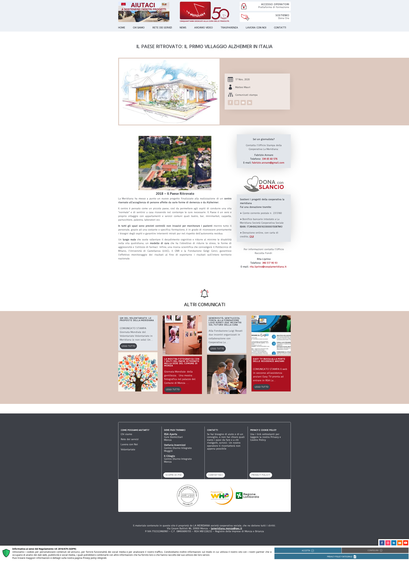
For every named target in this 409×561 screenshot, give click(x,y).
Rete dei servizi (162, 27)
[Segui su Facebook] (230, 102)
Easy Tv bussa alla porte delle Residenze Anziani (269, 360)
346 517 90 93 (269, 262)
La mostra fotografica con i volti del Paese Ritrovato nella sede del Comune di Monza (181, 362)
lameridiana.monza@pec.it (226, 528)
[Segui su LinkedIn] (249, 102)
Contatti (280, 27)
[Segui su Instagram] (236, 102)
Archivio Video (203, 27)
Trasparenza (229, 27)
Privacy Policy (261, 474)
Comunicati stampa (246, 94)
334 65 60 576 (269, 158)
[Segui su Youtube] (243, 102)
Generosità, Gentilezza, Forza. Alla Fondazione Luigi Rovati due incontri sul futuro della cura (225, 321)
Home (121, 27)
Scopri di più (174, 474)
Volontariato (128, 449)
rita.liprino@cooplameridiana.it (268, 266)
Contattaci (215, 474)
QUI (252, 236)
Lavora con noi (256, 27)
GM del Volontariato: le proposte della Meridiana (137, 319)
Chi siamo (139, 27)
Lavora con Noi (129, 444)
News (183, 27)
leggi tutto (128, 346)
